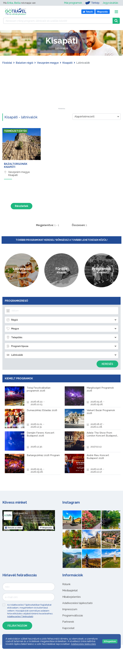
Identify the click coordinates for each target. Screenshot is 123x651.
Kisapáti (67, 62)
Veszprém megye (48, 62)
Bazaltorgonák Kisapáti (15, 165)
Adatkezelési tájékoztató (77, 603)
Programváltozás (72, 615)
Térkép (95, 2)
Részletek (21, 206)
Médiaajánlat (70, 590)
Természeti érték (15, 131)
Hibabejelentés (71, 596)
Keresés (107, 363)
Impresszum (69, 609)
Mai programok (73, 2)
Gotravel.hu (20, 513)
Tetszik (14, 528)
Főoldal (7, 62)
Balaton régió (24, 62)
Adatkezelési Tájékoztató (20, 616)
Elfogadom (110, 641)
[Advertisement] (61, 88)
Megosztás (47, 528)
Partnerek (68, 621)
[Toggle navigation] (116, 12)
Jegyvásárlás (110, 2)
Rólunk (66, 584)
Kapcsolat (68, 628)
